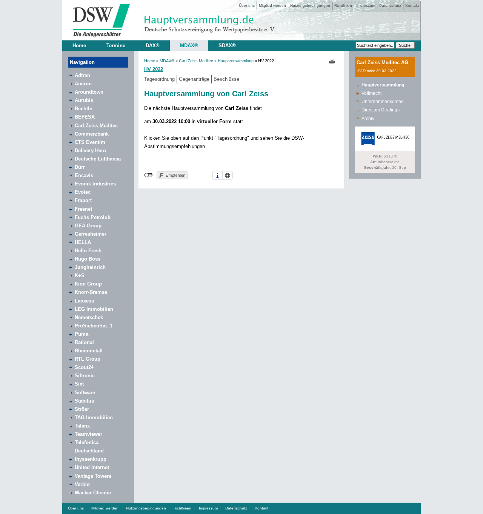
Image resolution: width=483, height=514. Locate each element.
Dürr (80, 167)
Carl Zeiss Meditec (96, 125)
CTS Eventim (90, 142)
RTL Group (87, 359)
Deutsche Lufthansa (98, 159)
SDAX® (227, 45)
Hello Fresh (88, 250)
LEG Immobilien (94, 309)
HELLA (83, 242)
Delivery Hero (90, 150)
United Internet (92, 467)
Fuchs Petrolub (93, 217)
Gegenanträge (194, 79)
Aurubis (84, 100)
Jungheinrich (90, 267)
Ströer (82, 409)
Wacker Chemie (93, 492)
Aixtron (83, 83)
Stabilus (84, 401)
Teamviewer (88, 434)
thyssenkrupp (90, 459)
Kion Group (88, 284)
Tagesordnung (159, 79)
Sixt (79, 384)
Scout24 (84, 367)
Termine (115, 45)
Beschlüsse (226, 79)
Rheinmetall (89, 350)
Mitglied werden (272, 5)
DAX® (153, 45)
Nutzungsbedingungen (310, 5)
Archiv (367, 118)
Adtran (82, 75)
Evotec (83, 192)
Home (79, 45)
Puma (81, 334)
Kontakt (412, 5)
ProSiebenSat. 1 (93, 326)
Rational (84, 342)
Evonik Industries (95, 184)
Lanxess (84, 301)
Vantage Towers (93, 476)
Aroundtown (89, 92)
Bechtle (83, 108)
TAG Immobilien (94, 417)
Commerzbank (92, 134)
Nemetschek (89, 317)
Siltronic (85, 375)
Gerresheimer (90, 234)
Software (85, 392)
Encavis (84, 175)
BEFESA (85, 117)
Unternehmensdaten (382, 101)
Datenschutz (390, 5)
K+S (80, 275)
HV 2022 (153, 69)
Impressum (365, 5)
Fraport (83, 200)
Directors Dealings (380, 110)
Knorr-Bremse (91, 292)
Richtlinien (343, 5)
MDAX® (189, 45)
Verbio (82, 484)
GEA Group (88, 225)
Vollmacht (371, 93)
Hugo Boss (87, 259)
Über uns (247, 5)
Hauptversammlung (236, 61)
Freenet (83, 209)
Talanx (82, 426)
